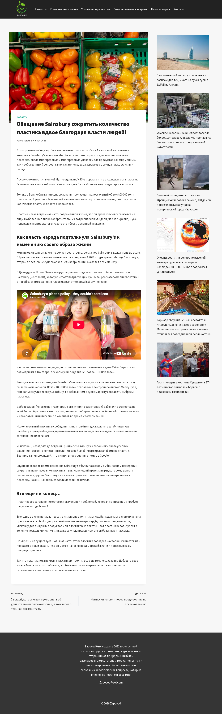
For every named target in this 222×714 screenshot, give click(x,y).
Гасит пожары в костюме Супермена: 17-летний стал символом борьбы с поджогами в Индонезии (183, 387)
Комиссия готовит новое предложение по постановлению (118, 599)
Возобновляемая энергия (130, 9)
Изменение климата (64, 9)
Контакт (179, 9)
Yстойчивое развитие (95, 9)
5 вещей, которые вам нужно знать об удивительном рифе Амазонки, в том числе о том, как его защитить (41, 601)
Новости (41, 9)
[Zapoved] (21, 9)
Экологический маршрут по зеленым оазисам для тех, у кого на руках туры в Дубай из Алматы (182, 79)
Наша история (160, 9)
